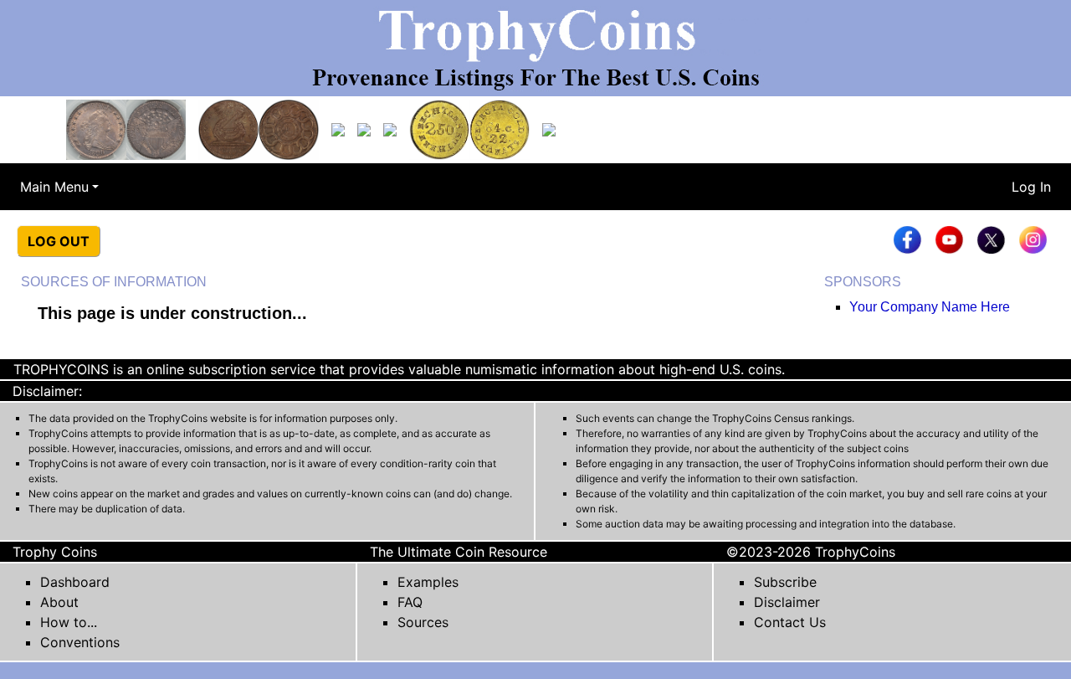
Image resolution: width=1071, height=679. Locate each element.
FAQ (410, 602)
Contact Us (790, 622)
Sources (422, 622)
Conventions (80, 642)
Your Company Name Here (929, 307)
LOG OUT (59, 241)
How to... (68, 622)
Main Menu (54, 186)
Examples (428, 582)
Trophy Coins (55, 551)
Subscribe (785, 582)
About (59, 602)
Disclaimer (787, 602)
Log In (1031, 186)
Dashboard (75, 582)
